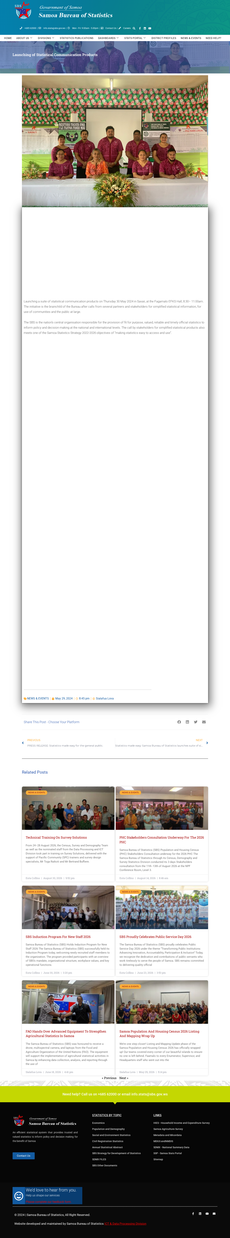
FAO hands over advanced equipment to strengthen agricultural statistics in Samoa (66, 1033)
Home (8, 38)
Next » (123, 1078)
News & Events (191, 38)
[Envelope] (214, 1213)
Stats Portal (133, 38)
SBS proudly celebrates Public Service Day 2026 (155, 937)
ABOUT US (22, 38)
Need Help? (213, 38)
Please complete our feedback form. (49, 1202)
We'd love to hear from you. (51, 1190)
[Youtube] (150, 28)
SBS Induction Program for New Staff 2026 (58, 937)
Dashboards (107, 38)
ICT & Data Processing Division (125, 1223)
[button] (134, 28)
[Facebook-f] (140, 28)
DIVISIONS (44, 38)
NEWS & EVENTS (38, 698)
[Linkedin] (145, 28)
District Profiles (163, 38)
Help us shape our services (43, 1195)
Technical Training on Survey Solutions (56, 837)
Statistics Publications (76, 38)
